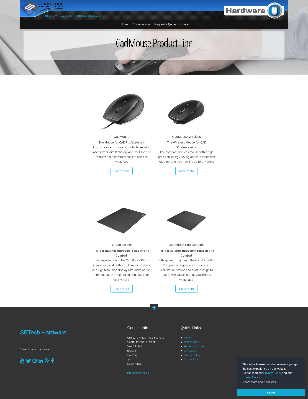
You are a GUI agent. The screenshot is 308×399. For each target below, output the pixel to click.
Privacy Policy (272, 372)
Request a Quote (165, 24)
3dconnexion (191, 341)
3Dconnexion (141, 24)
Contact (185, 24)
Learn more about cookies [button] (259, 382)
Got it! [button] (271, 392)
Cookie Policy (251, 377)
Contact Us (190, 350)
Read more (121, 171)
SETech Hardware (43, 332)
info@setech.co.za (88, 15)
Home (124, 24)
